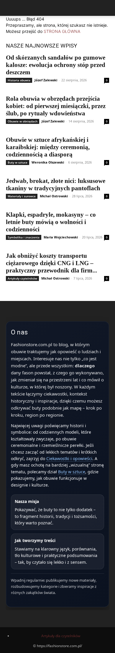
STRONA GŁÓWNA (62, 31)
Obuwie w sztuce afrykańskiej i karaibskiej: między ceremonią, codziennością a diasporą (48, 147)
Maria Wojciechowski (61, 237)
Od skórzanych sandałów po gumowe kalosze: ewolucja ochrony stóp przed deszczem (55, 65)
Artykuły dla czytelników (60, 635)
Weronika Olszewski (48, 162)
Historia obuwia (19, 80)
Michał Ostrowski (54, 196)
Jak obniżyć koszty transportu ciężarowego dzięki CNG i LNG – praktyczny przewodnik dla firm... (51, 263)
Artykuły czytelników (22, 278)
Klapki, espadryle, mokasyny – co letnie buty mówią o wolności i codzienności (51, 222)
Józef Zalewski (45, 80)
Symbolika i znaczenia (24, 237)
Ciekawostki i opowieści (69, 458)
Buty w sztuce (17, 162)
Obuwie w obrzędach (22, 121)
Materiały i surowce (22, 196)
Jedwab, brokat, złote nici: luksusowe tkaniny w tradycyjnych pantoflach (55, 184)
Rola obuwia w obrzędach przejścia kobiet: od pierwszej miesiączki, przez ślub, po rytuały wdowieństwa (56, 106)
